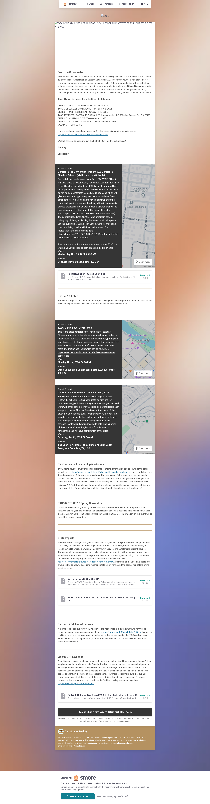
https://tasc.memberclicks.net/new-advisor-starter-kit (83, 134)
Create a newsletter (78, 796)
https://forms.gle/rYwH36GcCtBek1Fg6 (77, 234)
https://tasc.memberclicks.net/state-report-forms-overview (86, 561)
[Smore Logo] (70, 4)
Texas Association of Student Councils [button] (105, 712)
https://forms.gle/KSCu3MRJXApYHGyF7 (122, 632)
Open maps (142, 262)
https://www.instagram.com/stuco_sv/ (76, 683)
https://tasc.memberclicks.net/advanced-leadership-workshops (100, 472)
